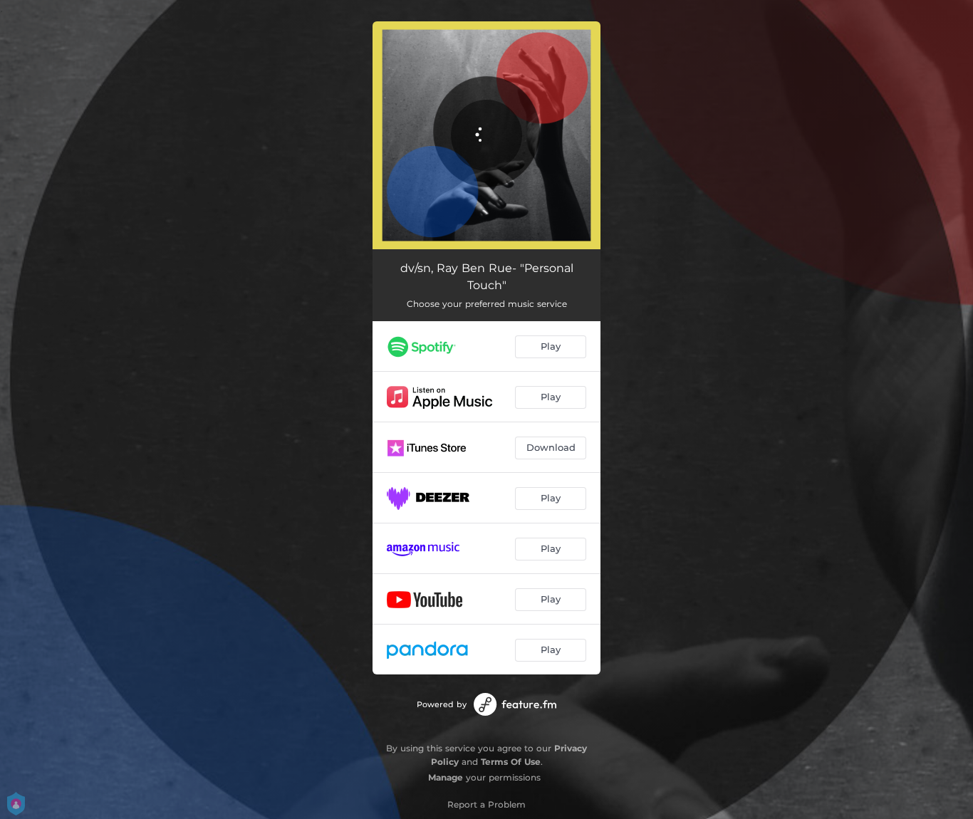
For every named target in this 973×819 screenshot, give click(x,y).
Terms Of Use (511, 761)
